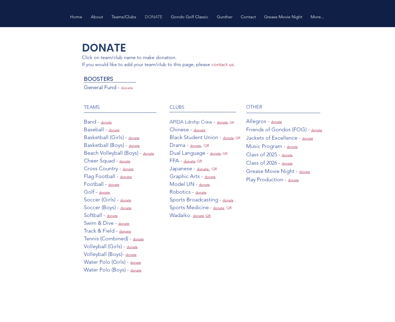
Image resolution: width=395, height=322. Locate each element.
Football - (96, 184)
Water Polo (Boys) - (107, 269)
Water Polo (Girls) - (107, 262)
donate (125, 231)
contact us (222, 64)
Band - (92, 121)
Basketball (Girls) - (106, 137)
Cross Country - (103, 168)
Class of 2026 (261, 163)
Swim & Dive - (101, 223)
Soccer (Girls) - (102, 199)
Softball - (95, 215)
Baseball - (96, 129)
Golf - (91, 192)
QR (231, 122)
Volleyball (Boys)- (104, 254)
